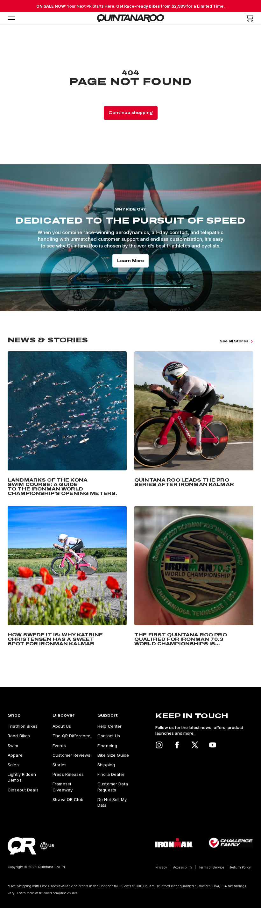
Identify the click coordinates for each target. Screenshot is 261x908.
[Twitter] (195, 745)
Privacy (161, 867)
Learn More (130, 261)
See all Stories (234, 341)
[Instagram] (159, 745)
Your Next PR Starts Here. (130, 6)
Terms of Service (211, 867)
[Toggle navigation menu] (11, 18)
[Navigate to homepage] (130, 18)
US (51, 845)
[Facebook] (177, 745)
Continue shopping (131, 113)
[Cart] (249, 18)
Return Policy (240, 867)
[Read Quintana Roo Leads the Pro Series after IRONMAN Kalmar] (193, 424)
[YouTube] (212, 745)
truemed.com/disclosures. (58, 893)
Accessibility (182, 867)
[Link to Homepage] (22, 845)
